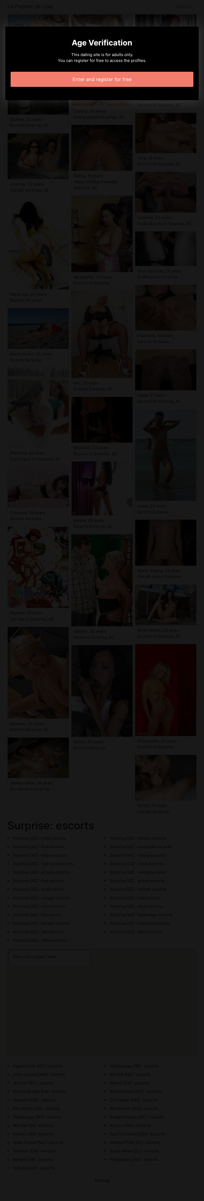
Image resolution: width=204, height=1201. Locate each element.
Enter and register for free (102, 79)
